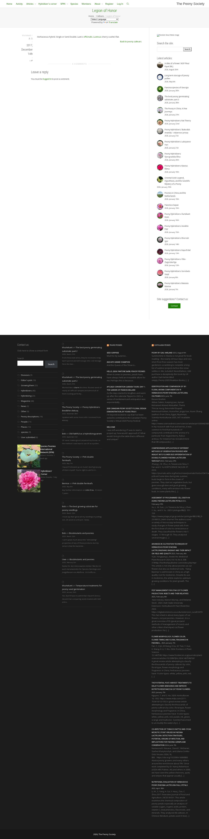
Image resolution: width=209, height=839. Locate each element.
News (23, 406)
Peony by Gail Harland (162, 353)
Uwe (64, 559)
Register (109, 4)
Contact (174, 305)
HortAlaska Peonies (162, 345)
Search (20, 358)
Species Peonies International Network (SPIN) (48, 449)
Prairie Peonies (116, 345)
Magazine (25, 401)
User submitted (28, 437)
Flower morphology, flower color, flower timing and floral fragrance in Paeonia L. (170, 639)
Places (24, 427)
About (98, 4)
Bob (64, 433)
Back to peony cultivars (131, 41)
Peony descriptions (30, 416)
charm (76, 387)
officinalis (88, 36)
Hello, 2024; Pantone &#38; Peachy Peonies (126, 371)
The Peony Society (190, 4)
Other (23, 411)
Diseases (25, 375)
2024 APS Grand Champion (118, 362)
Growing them (27, 385)
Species (74, 4)
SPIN (63, 4)
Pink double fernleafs (83, 483)
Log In (120, 4)
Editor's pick (26, 380)
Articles (30, 4)
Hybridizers (26, 390)
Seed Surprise (113, 353)
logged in (47, 79)
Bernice (65, 483)
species (24, 432)
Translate (113, 22)
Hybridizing (26, 395)
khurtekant (67, 347)
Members (86, 4)
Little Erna (89, 490)
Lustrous (97, 36)
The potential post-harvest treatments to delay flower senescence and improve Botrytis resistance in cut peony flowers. (172, 686)
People (24, 421)
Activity (19, 4)
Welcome (111, 427)
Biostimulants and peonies (81, 533)
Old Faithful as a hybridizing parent (85, 433)
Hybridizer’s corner (47, 4)
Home (9, 4)
